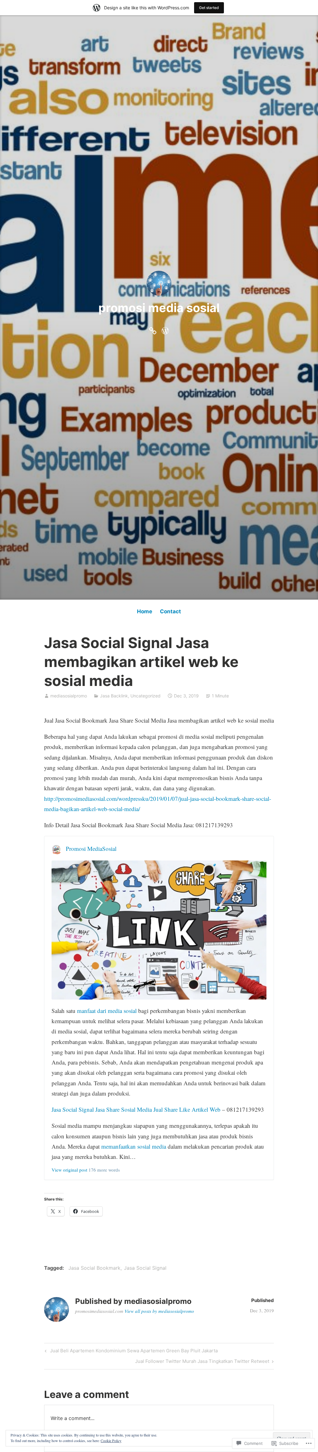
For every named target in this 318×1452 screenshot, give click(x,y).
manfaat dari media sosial (107, 1010)
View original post (69, 1170)
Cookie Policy (111, 1440)
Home (144, 611)
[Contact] (165, 329)
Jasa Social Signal (145, 1268)
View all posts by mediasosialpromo (159, 1311)
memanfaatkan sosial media (133, 1146)
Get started (209, 7)
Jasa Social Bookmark (94, 1268)
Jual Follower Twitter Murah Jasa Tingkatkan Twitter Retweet (202, 1362)
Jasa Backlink (114, 695)
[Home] (152, 329)
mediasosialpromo (68, 695)
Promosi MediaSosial (91, 848)
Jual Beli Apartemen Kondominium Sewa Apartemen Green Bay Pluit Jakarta (130, 1351)
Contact (170, 611)
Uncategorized (145, 695)
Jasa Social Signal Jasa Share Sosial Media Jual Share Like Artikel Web (136, 1109)
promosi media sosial (159, 308)
